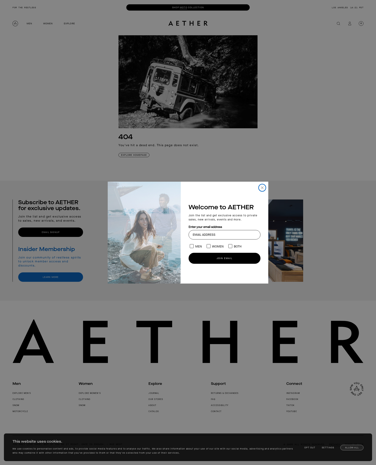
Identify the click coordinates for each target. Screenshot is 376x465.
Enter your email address (205, 227)
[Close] (262, 188)
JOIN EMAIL (224, 258)
